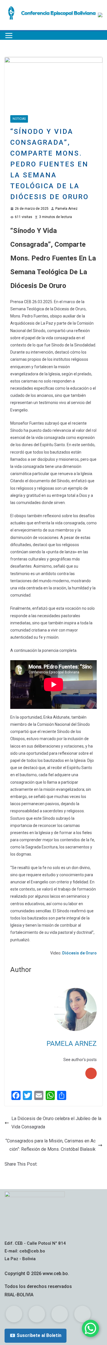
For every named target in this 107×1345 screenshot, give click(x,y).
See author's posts (80, 1059)
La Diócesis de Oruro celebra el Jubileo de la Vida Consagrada (56, 1123)
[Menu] (9, 35)
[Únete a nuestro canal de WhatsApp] (90, 1328)
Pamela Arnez (66, 209)
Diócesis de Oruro (79, 953)
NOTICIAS (19, 118)
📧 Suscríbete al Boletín (35, 1335)
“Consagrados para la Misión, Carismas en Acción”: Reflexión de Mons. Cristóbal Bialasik (50, 1145)
